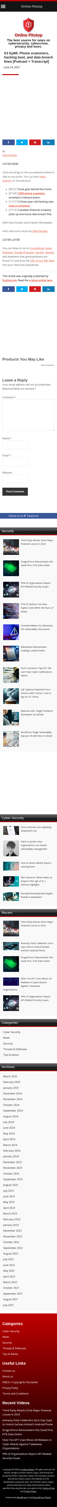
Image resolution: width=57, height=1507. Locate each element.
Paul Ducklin (9, 155)
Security (8, 1043)
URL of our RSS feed (42, 260)
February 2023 (11, 1219)
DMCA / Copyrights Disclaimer (20, 1382)
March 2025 (10, 1076)
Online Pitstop (31, 6)
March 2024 (10, 1145)
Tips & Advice (11, 1055)
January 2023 (11, 1225)
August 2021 (10, 1299)
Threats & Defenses (15, 1049)
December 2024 (12, 1093)
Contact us (8, 1371)
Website (7, 472)
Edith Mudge (40, 231)
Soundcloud (37, 248)
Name (7, 438)
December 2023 (12, 1162)
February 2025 (11, 1082)
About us (7, 1376)
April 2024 (9, 1139)
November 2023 (12, 1168)
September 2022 (13, 1248)
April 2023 (9, 1208)
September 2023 (13, 1179)
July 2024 (8, 1122)
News (6, 1037)
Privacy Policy (10, 1388)
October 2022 (11, 1242)
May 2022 (9, 1270)
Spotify (39, 252)
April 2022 (9, 1276)
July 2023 (8, 1190)
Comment (9, 397)
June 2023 (9, 1196)
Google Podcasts (24, 252)
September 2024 (13, 1110)
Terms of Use (49, 1488)
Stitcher (49, 252)
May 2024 (9, 1133)
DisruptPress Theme (42, 1497)
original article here (40, 280)
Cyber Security (11, 1032)
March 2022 (10, 1282)
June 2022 (9, 1265)
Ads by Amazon (47, 365)
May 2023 (9, 1202)
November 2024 (12, 1099)
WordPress (22, 1497)
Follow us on (24, 516)
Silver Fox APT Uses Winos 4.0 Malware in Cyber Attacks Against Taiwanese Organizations (26, 1444)
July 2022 (8, 1259)
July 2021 (8, 1305)
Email (6, 455)
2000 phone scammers (31, 193)
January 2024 (11, 1156)
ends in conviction (19, 206)
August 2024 (10, 1116)
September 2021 (13, 1293)
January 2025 (11, 1088)
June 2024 (9, 1127)
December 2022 (12, 1230)
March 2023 (10, 1213)
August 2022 (10, 1253)
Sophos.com (9, 280)
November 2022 (12, 1236)
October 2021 (11, 1288)
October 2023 (11, 1173)
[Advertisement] (28, 106)
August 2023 (10, 1185)
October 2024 (11, 1105)
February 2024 (11, 1150)
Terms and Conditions (15, 1393)
